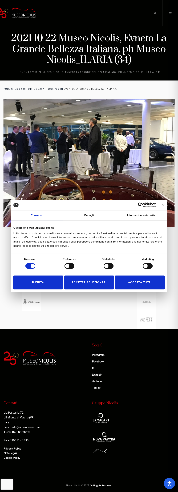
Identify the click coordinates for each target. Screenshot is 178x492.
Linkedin (97, 374)
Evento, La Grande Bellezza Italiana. (90, 88)
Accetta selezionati (89, 282)
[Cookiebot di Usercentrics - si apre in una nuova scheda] (140, 205)
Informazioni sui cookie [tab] (141, 215)
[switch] (69, 266)
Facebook (98, 361)
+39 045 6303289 (18, 432)
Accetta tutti (140, 282)
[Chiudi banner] (163, 205)
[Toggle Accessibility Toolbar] (169, 483)
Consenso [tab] (37, 215)
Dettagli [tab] (89, 215)
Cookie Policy (12, 457)
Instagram (98, 355)
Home (22, 72)
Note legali (10, 453)
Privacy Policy (12, 448)
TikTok (96, 387)
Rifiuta (38, 282)
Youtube (97, 381)
